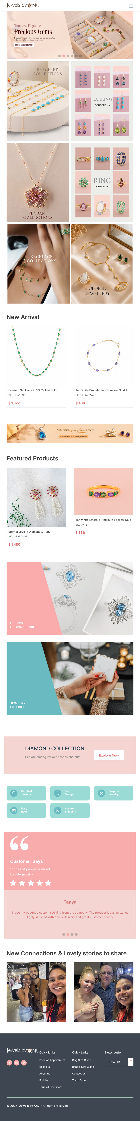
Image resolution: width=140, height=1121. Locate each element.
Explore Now (109, 755)
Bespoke (44, 1066)
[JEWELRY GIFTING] (70, 714)
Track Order (79, 1080)
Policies (43, 1080)
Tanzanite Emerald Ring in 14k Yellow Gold (103, 520)
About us (44, 1073)
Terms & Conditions (50, 1087)
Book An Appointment (52, 1060)
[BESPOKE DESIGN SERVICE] (70, 634)
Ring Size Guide (81, 1060)
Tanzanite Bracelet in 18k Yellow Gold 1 (101, 390)
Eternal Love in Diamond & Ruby (29, 531)
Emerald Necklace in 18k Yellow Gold (32, 390)
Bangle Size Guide (83, 1066)
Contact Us (78, 1073)
